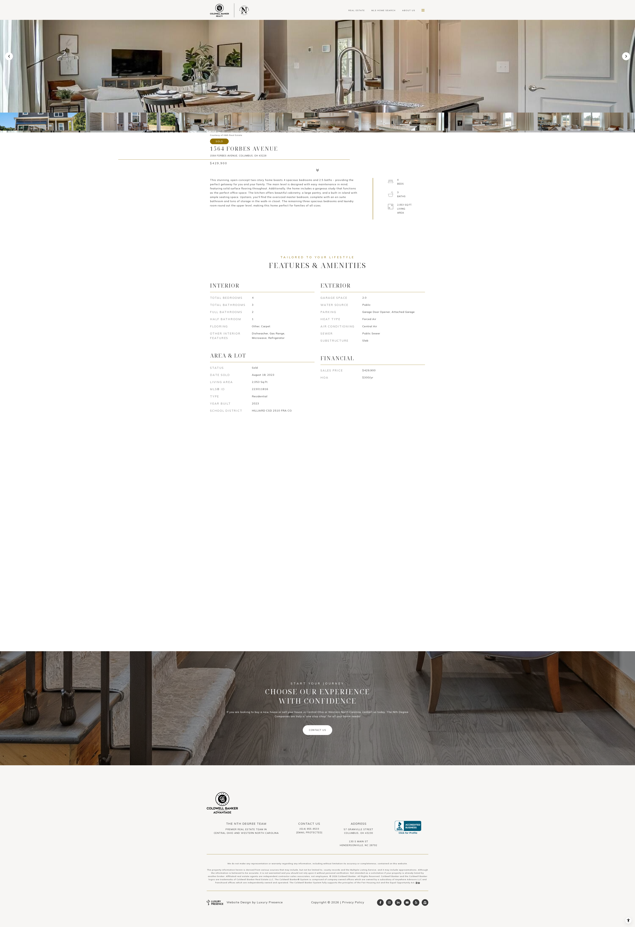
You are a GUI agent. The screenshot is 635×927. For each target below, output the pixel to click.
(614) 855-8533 (309, 828)
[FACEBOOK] (380, 902)
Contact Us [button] (317, 730)
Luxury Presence (270, 902)
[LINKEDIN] (398, 902)
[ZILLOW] (425, 902)
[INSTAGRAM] (389, 902)
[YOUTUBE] (407, 902)
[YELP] (416, 902)
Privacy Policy (353, 902)
